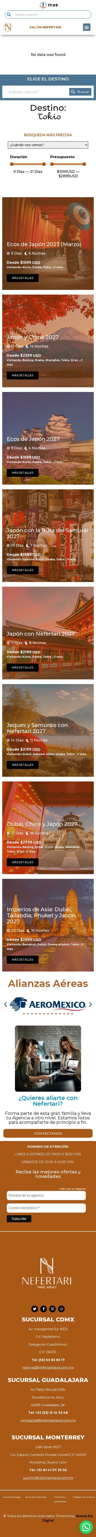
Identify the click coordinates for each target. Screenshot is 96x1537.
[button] (86, 27)
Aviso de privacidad (35, 1497)
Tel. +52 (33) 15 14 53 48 (48, 1413)
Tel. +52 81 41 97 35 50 (48, 1470)
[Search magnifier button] (9, 14)
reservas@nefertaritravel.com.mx (48, 1367)
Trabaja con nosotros (84, 1497)
